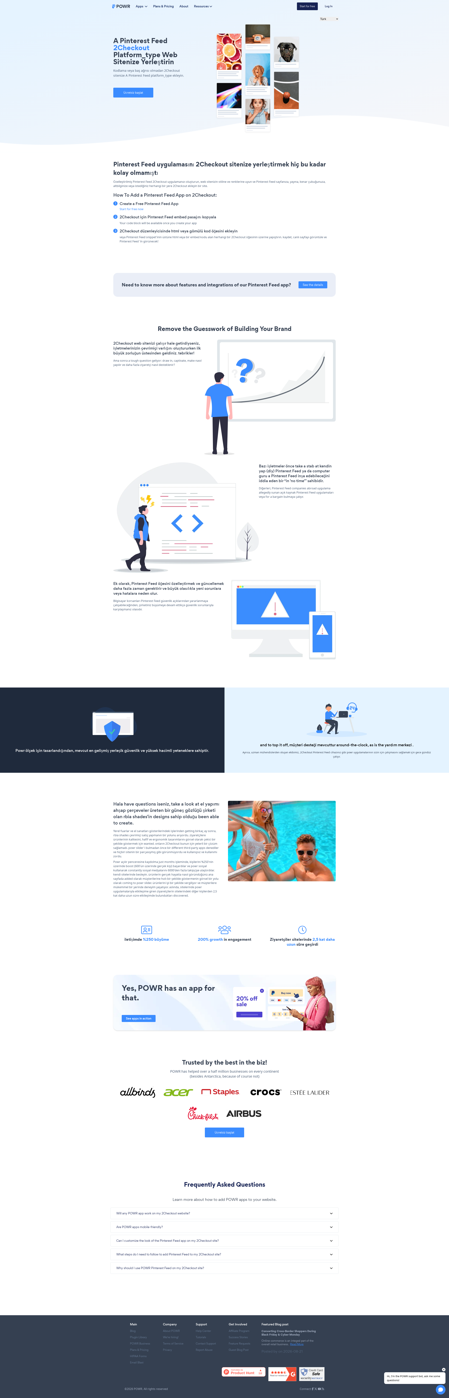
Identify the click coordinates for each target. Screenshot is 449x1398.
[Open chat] (440, 1389)
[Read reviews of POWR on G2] (282, 1374)
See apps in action (138, 1018)
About (183, 6)
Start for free (307, 6)
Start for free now (131, 209)
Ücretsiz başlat (133, 93)
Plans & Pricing (163, 6)
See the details (313, 285)
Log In (329, 6)
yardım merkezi (398, 745)
